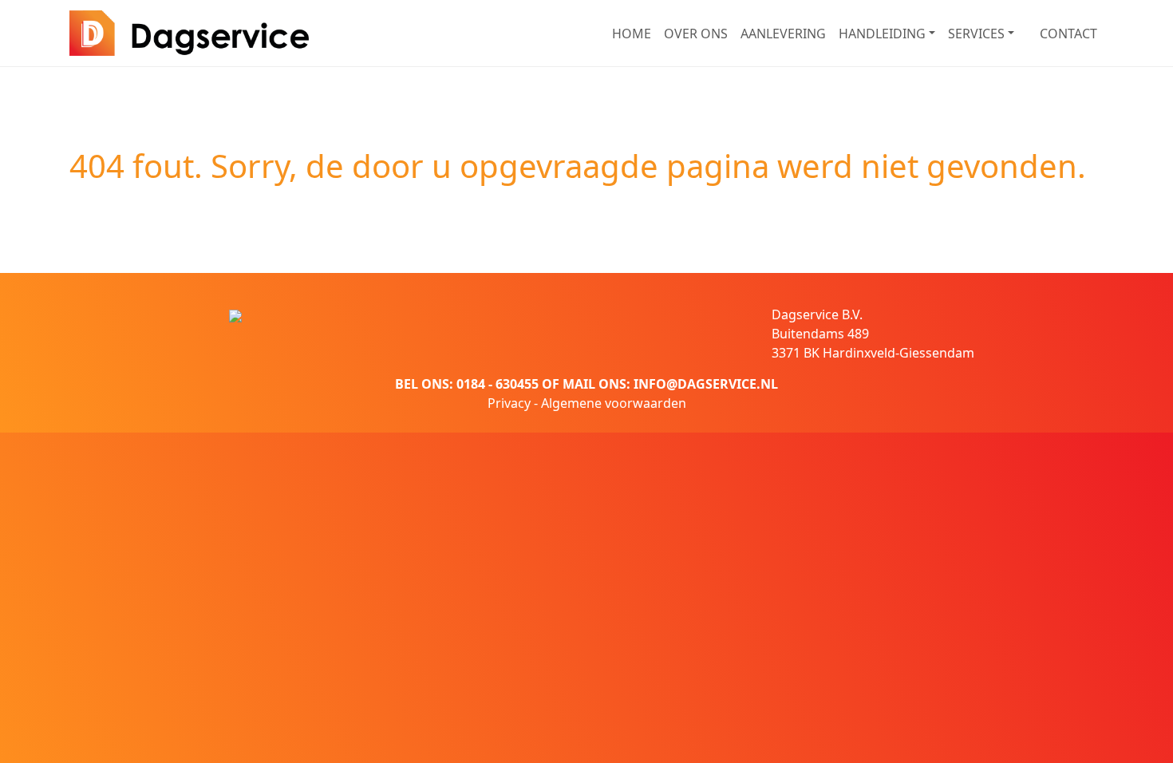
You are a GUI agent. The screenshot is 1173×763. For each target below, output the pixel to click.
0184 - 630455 (497, 384)
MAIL (579, 384)
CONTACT (1068, 33)
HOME (631, 33)
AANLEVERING (783, 33)
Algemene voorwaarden (613, 403)
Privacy (509, 403)
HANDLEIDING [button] (882, 33)
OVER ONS (696, 33)
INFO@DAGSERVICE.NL (706, 384)
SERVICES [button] (976, 33)
